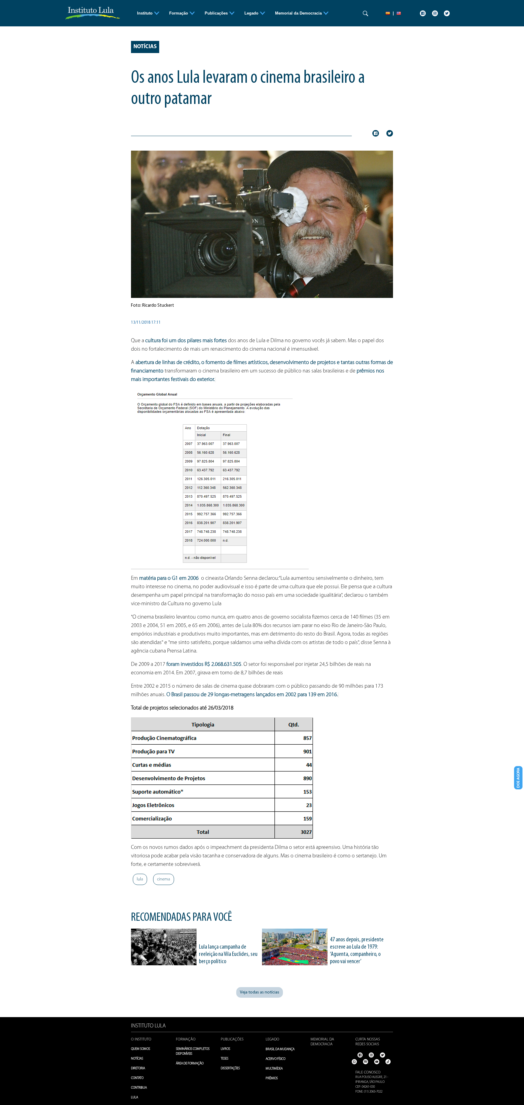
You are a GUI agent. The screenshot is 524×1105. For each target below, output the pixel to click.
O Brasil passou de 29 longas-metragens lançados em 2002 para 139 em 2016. (252, 695)
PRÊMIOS (272, 1078)
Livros (225, 1049)
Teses (224, 1058)
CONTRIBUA (139, 1088)
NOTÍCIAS (137, 1058)
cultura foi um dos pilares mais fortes (186, 341)
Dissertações (230, 1068)
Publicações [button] (217, 13)
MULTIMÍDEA (274, 1068)
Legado (272, 1039)
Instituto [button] (145, 13)
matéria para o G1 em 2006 (168, 578)
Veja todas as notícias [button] (259, 992)
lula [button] (140, 879)
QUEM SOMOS (140, 1049)
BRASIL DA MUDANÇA (280, 1049)
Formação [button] (179, 13)
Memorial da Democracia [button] (299, 13)
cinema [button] (163, 879)
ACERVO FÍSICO (275, 1059)
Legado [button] (252, 13)
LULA (134, 1097)
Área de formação (189, 1063)
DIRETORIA (138, 1068)
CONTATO (137, 1078)
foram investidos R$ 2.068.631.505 (203, 664)
